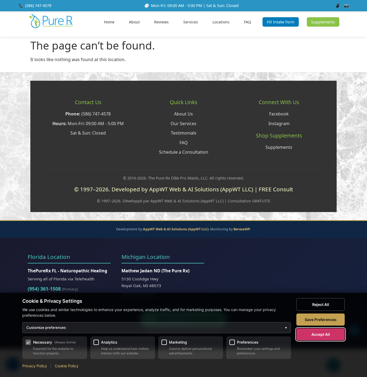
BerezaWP (241, 229)
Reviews (161, 21)
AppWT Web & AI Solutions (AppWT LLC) (175, 229)
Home (109, 21)
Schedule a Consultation (183, 152)
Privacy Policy (34, 366)
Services (190, 21)
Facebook (279, 114)
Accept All (320, 334)
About (134, 21)
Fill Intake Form (280, 21)
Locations (221, 21)
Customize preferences (156, 327)
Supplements (323, 21)
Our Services (183, 123)
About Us (183, 114)
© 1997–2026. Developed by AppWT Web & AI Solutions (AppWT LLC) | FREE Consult (183, 189)
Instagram (279, 123)
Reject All (320, 304)
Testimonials (183, 133)
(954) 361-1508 (44, 289)
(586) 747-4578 (38, 5)
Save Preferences (321, 319)
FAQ (247, 21)
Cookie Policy (66, 366)
